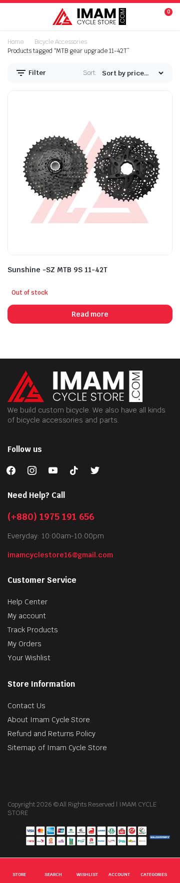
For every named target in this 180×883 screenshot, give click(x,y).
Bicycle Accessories (60, 42)
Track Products (33, 629)
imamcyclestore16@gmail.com (60, 554)
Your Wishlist (29, 657)
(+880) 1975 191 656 (51, 516)
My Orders (25, 643)
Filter (36, 72)
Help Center (28, 601)
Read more (90, 314)
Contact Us (27, 705)
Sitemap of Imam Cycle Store (57, 747)
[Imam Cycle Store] (89, 16)
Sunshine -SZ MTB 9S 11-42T (58, 269)
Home (16, 42)
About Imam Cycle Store (49, 719)
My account (27, 615)
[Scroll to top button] (164, 838)
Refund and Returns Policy (52, 733)
